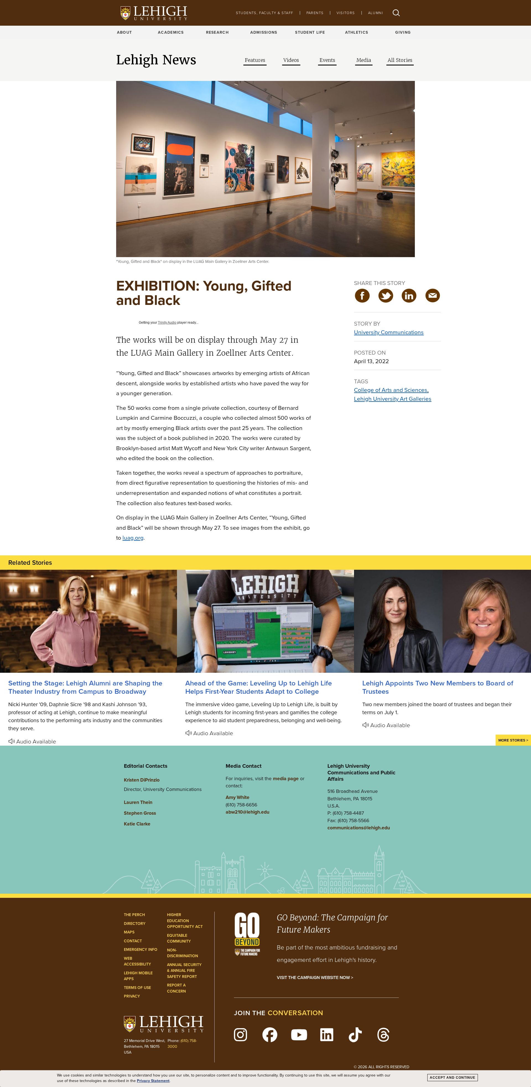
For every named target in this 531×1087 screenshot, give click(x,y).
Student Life (310, 32)
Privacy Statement (153, 1081)
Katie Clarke (137, 823)
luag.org (133, 537)
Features (255, 60)
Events (327, 60)
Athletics (356, 32)
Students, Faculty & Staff (264, 13)
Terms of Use (137, 988)
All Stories (400, 60)
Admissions (263, 32)
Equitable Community (179, 938)
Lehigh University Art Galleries (392, 398)
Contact (133, 941)
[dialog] (265, 1078)
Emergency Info (140, 950)
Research (217, 32)
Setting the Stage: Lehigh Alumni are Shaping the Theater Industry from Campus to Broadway (85, 687)
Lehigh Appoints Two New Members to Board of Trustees (437, 687)
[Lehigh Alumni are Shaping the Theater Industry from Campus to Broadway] (88, 621)
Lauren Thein (138, 802)
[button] (396, 13)
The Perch (134, 915)
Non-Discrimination (182, 953)
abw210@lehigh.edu (247, 812)
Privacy (132, 996)
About (124, 32)
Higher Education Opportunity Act (185, 921)
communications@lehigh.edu (358, 827)
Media (363, 60)
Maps (129, 932)
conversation (296, 1013)
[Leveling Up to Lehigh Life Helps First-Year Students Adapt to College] (265, 621)
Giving (403, 32)
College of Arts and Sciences (390, 390)
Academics (171, 32)
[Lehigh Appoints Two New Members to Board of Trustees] (442, 621)
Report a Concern (176, 988)
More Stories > (513, 740)
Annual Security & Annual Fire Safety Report (184, 971)
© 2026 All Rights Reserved (381, 1067)
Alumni (375, 13)
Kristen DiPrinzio (142, 779)
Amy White (237, 797)
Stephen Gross (140, 813)
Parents (315, 13)
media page (286, 778)
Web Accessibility (137, 961)
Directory (134, 924)
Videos (291, 60)
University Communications (389, 332)
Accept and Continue (452, 1078)
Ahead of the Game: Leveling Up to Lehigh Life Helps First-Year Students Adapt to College (258, 687)
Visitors (346, 13)
